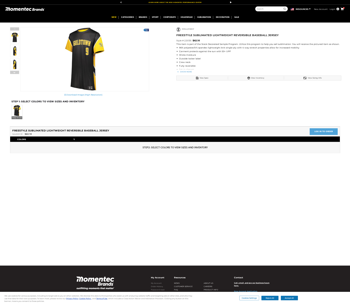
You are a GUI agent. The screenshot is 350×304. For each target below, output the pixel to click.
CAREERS (208, 286)
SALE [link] (236, 17)
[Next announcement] (230, 2)
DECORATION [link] (223, 17)
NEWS (177, 283)
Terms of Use (101, 298)
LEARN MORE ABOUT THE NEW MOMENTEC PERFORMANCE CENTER (175, 2)
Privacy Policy (72, 298)
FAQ (176, 290)
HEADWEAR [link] (186, 17)
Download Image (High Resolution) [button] (84, 95)
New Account (321, 9)
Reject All (270, 298)
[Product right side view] (14, 70)
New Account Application (245, 291)
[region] (175, 298)
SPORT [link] (155, 17)
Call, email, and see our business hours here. (251, 284)
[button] (285, 8)
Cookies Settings (249, 298)
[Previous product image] (14, 29)
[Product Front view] (14, 43)
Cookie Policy (85, 298)
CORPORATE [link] (169, 17)
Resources (302, 9)
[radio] (17, 112)
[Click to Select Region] (292, 9)
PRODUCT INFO (211, 290)
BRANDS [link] (143, 17)
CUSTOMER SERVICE (183, 286)
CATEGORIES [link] (127, 17)
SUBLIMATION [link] (204, 17)
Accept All (289, 298)
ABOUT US (208, 283)
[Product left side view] (14, 56)
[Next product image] (14, 79)
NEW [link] (114, 17)
